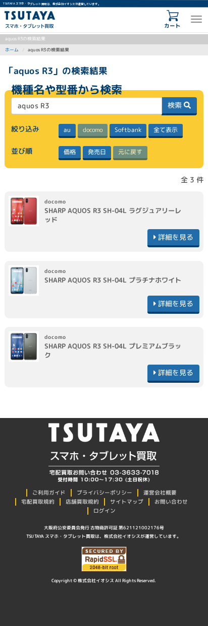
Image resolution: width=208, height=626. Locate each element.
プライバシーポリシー (104, 492)
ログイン (104, 510)
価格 (70, 152)
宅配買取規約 (38, 501)
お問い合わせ (171, 501)
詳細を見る (174, 237)
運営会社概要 (160, 492)
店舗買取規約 (82, 501)
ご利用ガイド (49, 492)
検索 (176, 105)
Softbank (128, 129)
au (67, 129)
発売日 (97, 152)
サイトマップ (126, 501)
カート (172, 25)
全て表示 (165, 129)
